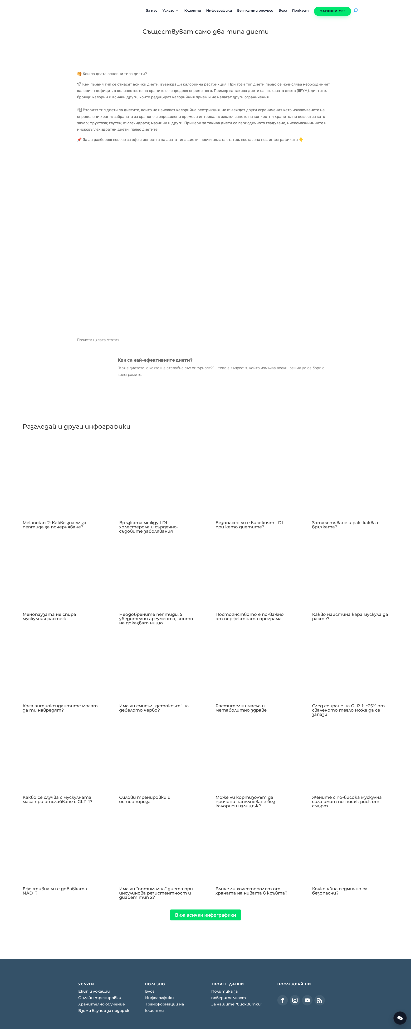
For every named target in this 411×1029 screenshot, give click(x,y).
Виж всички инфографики (205, 915)
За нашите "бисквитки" (236, 1004)
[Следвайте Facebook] (282, 1000)
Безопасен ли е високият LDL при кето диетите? (249, 525)
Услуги (168, 11)
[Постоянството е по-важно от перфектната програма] (253, 571)
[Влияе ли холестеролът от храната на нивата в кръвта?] (253, 846)
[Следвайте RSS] (319, 1000)
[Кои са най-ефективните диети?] (205, 366)
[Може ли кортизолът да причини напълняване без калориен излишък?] (253, 755)
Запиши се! (332, 11)
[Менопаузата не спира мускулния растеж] (61, 571)
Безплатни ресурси (255, 11)
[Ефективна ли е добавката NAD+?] (61, 846)
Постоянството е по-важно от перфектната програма (249, 616)
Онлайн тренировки (99, 997)
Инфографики (219, 11)
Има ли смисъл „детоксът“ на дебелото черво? (154, 708)
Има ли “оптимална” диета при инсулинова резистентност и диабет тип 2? (156, 893)
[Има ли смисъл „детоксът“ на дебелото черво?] (157, 663)
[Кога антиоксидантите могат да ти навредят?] (61, 663)
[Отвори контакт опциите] (400, 1018)
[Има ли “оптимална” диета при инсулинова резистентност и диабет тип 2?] (157, 846)
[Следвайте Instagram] (295, 1000)
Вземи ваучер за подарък (103, 1010)
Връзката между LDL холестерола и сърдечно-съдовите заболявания (148, 527)
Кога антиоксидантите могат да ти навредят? (60, 708)
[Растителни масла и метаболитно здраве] (253, 663)
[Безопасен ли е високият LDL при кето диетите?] (253, 480)
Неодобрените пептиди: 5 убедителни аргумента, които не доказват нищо (156, 619)
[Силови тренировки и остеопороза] (157, 755)
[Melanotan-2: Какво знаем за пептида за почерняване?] (61, 480)
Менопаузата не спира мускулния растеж (49, 616)
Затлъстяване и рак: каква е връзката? (346, 525)
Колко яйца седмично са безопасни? (339, 891)
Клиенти (192, 11)
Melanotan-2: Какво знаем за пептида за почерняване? (54, 525)
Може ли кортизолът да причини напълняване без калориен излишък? (245, 802)
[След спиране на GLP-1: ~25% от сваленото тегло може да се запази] (350, 663)
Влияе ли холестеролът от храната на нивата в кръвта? (251, 891)
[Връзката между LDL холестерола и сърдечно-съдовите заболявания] (157, 480)
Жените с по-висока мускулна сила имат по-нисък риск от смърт (347, 802)
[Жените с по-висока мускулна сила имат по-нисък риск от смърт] (350, 755)
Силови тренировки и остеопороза (145, 799)
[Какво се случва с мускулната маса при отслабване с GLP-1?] (61, 755)
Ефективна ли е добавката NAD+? (55, 891)
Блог (283, 11)
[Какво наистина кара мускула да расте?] (350, 571)
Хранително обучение (101, 1004)
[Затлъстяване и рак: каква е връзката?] (350, 480)
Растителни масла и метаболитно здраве (241, 708)
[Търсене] (356, 10)
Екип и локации (94, 991)
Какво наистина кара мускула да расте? (350, 616)
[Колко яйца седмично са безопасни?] (350, 846)
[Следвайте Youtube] (307, 1000)
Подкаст (300, 11)
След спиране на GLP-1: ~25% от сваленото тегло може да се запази (348, 710)
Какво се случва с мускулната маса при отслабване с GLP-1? (57, 799)
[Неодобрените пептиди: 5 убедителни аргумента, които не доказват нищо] (157, 571)
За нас (151, 11)
